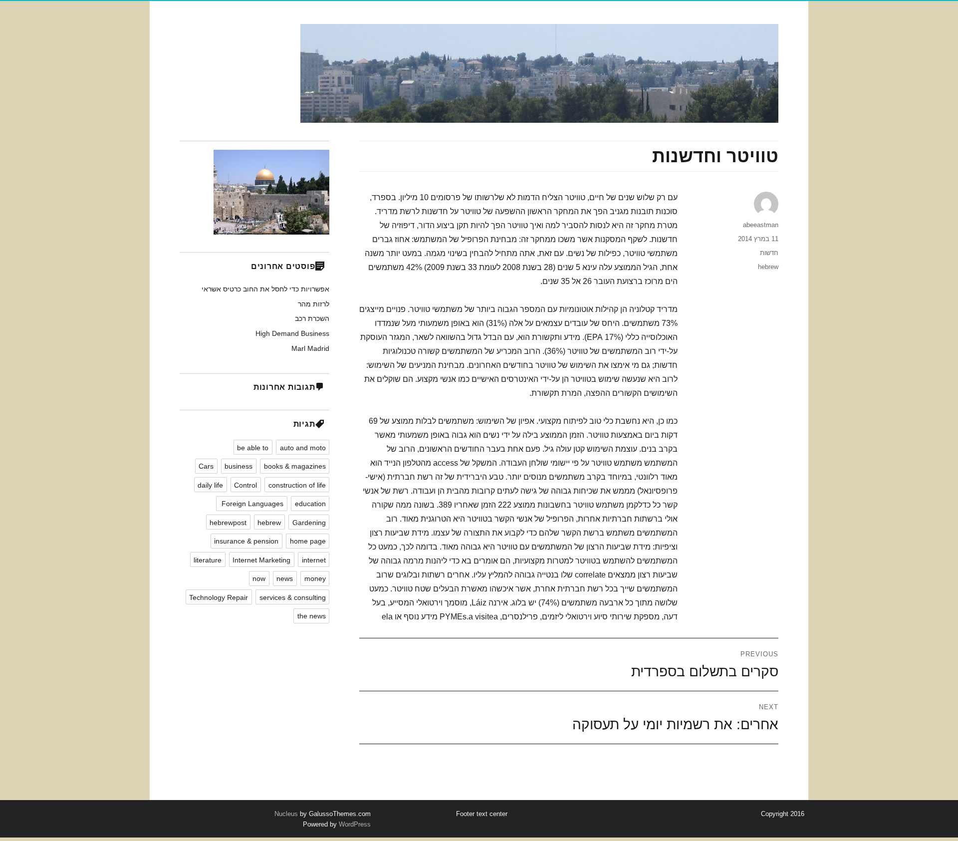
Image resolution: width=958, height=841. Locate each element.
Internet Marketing (261, 560)
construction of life (297, 485)
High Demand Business (292, 333)
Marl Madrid (310, 348)
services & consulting (292, 597)
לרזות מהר (313, 304)
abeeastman (760, 225)
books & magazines (295, 466)
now (258, 578)
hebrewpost (228, 523)
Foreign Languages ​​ (251, 504)
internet (314, 560)
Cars (206, 466)
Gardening (309, 523)
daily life (210, 485)
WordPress (354, 824)
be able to (252, 448)
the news (311, 616)
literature (208, 560)
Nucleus (286, 814)
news (284, 578)
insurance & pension (246, 541)
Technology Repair (218, 597)
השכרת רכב (312, 318)
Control (245, 485)
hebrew (768, 267)
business (238, 466)
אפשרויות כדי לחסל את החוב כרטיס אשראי (265, 289)
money (315, 578)
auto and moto (303, 448)
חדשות (769, 253)
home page (308, 541)
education (310, 504)
